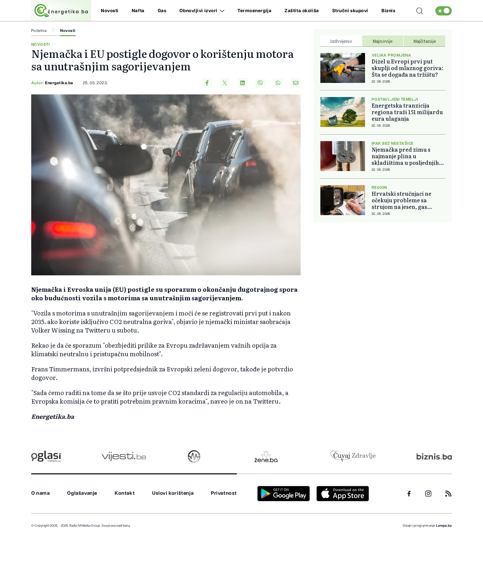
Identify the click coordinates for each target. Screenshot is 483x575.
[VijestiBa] (124, 456)
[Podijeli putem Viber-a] (260, 83)
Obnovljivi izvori (198, 11)
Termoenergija (254, 11)
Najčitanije (424, 41)
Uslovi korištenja (173, 493)
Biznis (388, 11)
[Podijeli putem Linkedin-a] (242, 83)
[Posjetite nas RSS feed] (448, 493)
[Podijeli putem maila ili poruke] (296, 83)
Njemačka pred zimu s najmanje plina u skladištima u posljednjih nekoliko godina (405, 156)
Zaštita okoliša (302, 11)
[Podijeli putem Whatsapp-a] (278, 83)
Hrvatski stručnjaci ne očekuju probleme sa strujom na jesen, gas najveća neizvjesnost (401, 200)
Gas (162, 11)
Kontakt (125, 493)
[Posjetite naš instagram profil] (428, 493)
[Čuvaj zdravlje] (353, 456)
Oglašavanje (82, 493)
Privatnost (224, 493)
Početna (38, 31)
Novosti (110, 11)
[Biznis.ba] (434, 456)
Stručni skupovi (350, 11)
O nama (40, 493)
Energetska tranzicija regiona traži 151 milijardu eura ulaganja (407, 112)
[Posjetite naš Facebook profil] (409, 494)
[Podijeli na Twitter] (225, 83)
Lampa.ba (444, 525)
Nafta (138, 11)
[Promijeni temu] (443, 10)
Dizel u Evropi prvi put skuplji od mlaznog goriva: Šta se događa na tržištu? (407, 68)
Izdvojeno (341, 41)
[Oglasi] (46, 456)
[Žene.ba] (266, 456)
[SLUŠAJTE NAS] (194, 456)
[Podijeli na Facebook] (207, 83)
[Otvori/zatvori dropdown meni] (221, 11)
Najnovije (383, 41)
